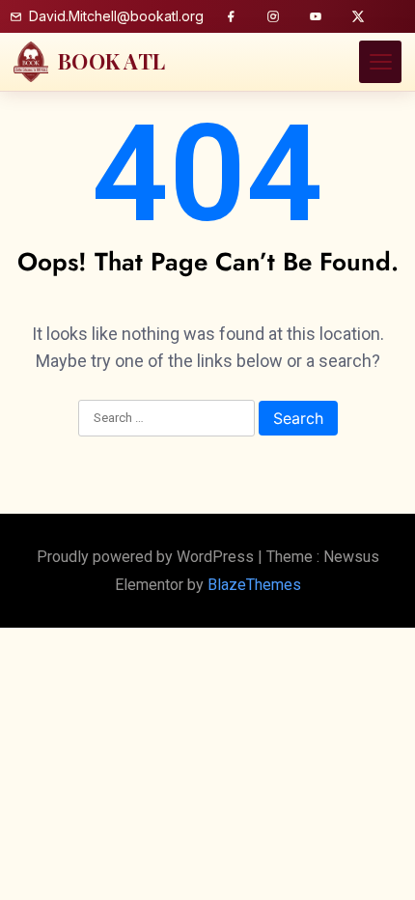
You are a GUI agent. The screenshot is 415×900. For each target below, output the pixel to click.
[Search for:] (166, 419)
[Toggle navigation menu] (380, 62)
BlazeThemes (254, 585)
